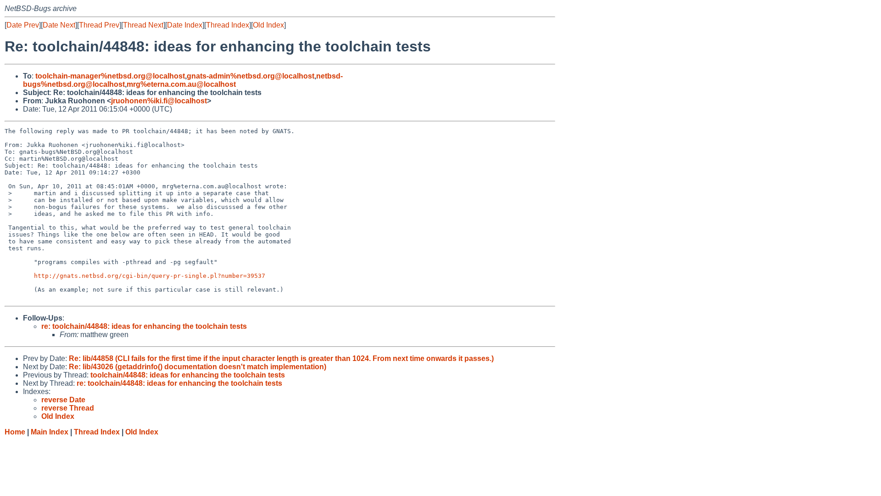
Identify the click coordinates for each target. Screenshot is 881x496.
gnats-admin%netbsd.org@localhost (250, 76)
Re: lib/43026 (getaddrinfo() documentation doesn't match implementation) (197, 367)
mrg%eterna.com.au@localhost (181, 84)
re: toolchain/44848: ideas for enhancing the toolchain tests (144, 326)
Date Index (184, 25)
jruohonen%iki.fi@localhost (159, 101)
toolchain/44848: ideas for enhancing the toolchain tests (187, 375)
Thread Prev (99, 25)
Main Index (49, 432)
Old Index (268, 25)
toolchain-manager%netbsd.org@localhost (110, 76)
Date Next (59, 25)
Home (15, 432)
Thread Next (143, 25)
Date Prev (22, 25)
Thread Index (227, 25)
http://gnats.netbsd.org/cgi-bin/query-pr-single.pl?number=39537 (149, 275)
